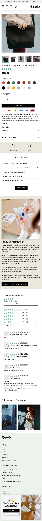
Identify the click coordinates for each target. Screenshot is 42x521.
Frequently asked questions (10, 470)
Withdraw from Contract (9, 460)
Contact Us (21, 188)
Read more (5, 123)
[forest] (13, 82)
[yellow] (13, 88)
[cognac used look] (23, 82)
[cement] (8, 88)
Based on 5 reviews (10, 301)
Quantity (6, 94)
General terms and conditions (11, 481)
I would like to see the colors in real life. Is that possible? (20, 168)
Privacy (4, 478)
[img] (15, 332)
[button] (3, 6)
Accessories (5, 454)
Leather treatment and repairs (11, 475)
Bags (3, 449)
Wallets (4, 452)
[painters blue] (29, 88)
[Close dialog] (39, 496)
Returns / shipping (7, 472)
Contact (4, 491)
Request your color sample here (15, 284)
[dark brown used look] (8, 82)
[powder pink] (23, 88)
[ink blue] (34, 82)
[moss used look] (29, 82)
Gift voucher (5, 457)
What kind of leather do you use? (12, 180)
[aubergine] (18, 82)
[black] (3, 88)
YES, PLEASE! (11, 510)
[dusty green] (18, 88)
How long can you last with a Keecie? (13, 172)
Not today (11, 513)
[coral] (3, 82)
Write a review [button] (21, 304)
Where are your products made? (12, 176)
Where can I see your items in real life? (14, 164)
